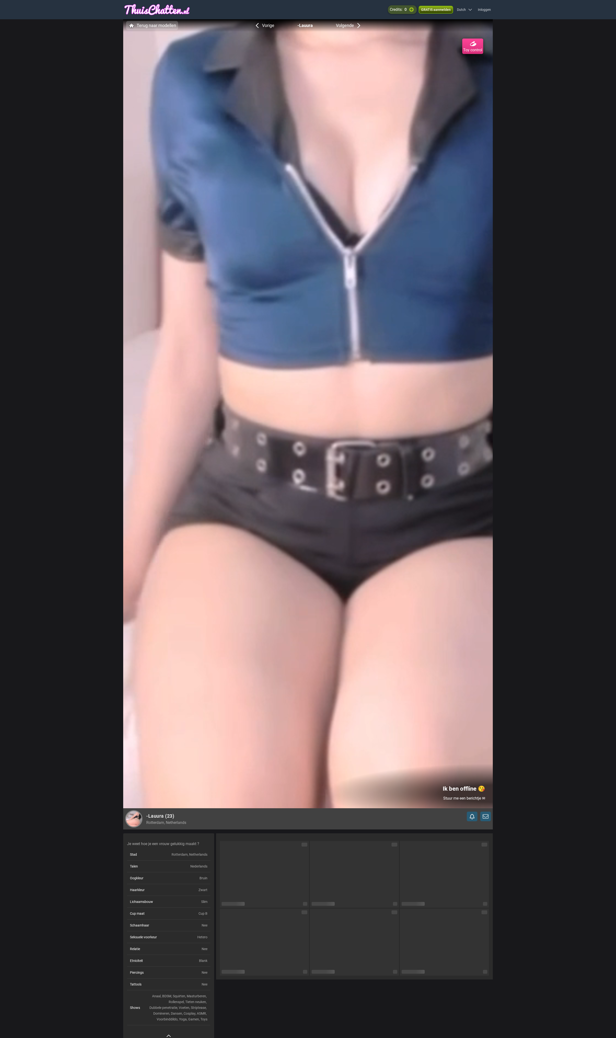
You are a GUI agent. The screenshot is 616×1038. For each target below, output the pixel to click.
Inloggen (484, 10)
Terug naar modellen (156, 25)
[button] (464, 10)
